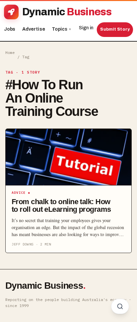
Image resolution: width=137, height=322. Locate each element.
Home (10, 52)
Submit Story (115, 29)
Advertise (33, 29)
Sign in (86, 27)
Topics (61, 29)
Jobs (10, 29)
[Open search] (120, 306)
